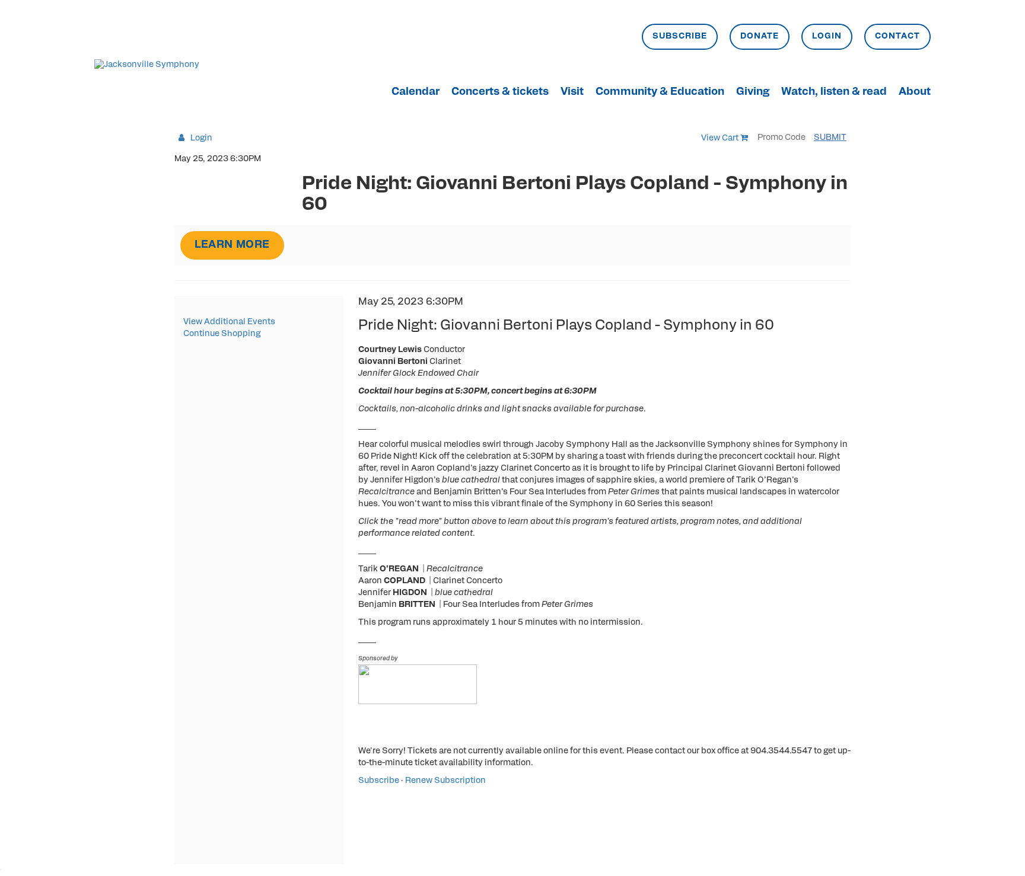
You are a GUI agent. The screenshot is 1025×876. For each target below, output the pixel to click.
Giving (752, 92)
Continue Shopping (221, 334)
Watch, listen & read (834, 92)
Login (827, 36)
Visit (572, 92)
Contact (897, 36)
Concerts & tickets (500, 92)
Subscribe (679, 36)
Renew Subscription (445, 780)
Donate (759, 36)
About (915, 92)
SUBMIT (830, 137)
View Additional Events (229, 322)
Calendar (415, 92)
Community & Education (660, 92)
